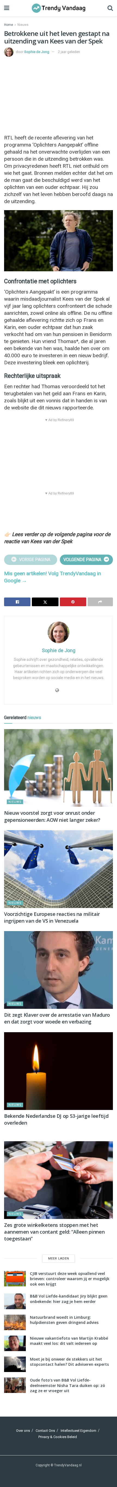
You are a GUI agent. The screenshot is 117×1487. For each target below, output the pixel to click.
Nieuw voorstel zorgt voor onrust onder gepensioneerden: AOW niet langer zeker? (52, 816)
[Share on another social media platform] (100, 602)
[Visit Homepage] (58, 8)
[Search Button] (110, 8)
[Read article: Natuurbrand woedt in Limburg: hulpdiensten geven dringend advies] (15, 1322)
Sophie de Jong (36, 52)
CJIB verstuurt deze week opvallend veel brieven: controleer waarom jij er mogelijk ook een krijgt (69, 1279)
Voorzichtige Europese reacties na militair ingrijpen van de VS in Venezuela (52, 917)
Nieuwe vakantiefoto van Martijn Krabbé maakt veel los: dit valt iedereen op (69, 1341)
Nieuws (23, 25)
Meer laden (58, 1258)
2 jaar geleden (69, 52)
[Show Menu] (6, 8)
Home (8, 25)
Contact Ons (45, 1431)
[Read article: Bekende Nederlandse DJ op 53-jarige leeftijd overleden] (58, 1071)
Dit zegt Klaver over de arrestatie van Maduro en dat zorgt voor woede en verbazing (57, 1018)
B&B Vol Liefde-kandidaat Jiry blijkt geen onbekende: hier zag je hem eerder (68, 1298)
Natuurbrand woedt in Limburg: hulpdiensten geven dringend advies (64, 1320)
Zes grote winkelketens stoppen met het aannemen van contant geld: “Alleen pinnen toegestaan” (54, 1232)
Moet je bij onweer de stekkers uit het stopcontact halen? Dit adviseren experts (69, 1362)
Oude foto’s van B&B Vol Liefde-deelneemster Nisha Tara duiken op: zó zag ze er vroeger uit (67, 1385)
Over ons (23, 1431)
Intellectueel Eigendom (78, 1431)
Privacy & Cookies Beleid (57, 1437)
